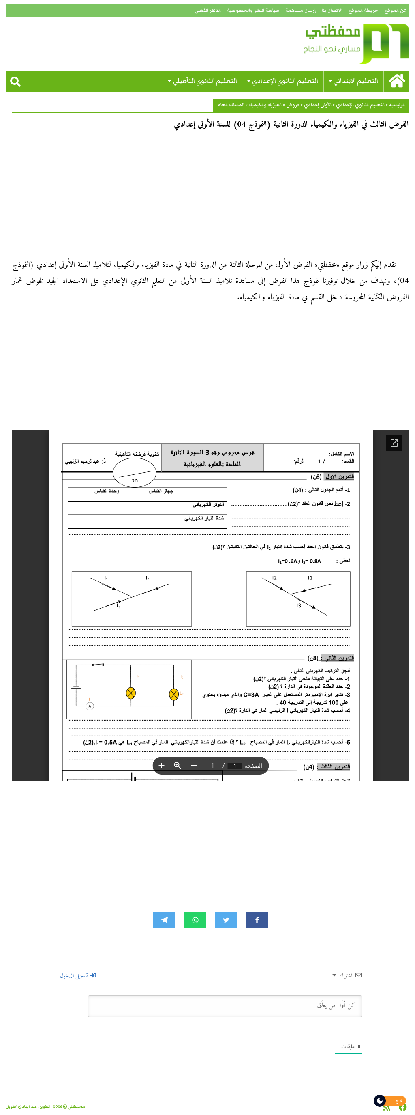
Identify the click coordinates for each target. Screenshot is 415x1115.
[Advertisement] (210, 197)
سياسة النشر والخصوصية (253, 10)
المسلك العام (230, 105)
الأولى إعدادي (318, 105)
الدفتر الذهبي (208, 10)
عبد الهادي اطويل (21, 1106)
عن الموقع (395, 10)
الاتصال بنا (332, 10)
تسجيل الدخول (75, 976)
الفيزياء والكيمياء (265, 105)
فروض (292, 105)
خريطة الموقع (364, 10)
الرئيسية (397, 105)
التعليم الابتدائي (356, 81)
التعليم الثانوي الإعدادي (285, 81)
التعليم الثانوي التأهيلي (205, 81)
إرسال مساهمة (300, 10)
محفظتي (345, 44)
